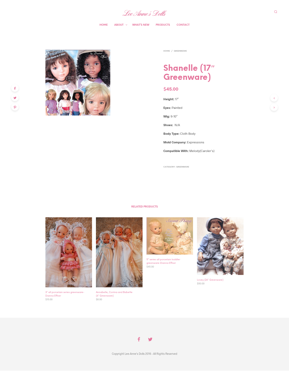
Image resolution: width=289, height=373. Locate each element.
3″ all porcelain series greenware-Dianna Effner (64, 294)
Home (103, 25)
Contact (183, 25)
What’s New (140, 25)
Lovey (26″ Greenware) (210, 280)
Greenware (180, 51)
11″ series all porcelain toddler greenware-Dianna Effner (163, 261)
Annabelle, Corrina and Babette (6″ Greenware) (114, 294)
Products (163, 25)
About (118, 25)
